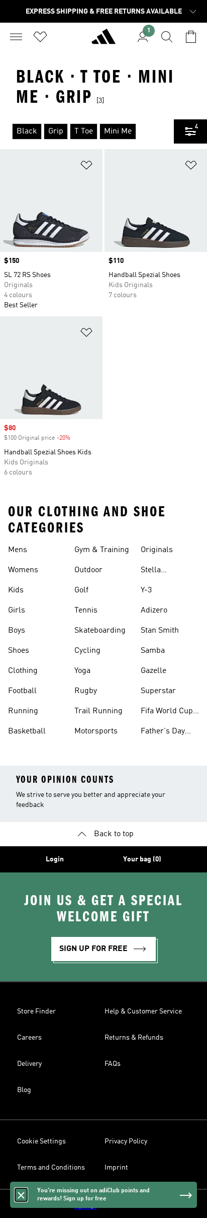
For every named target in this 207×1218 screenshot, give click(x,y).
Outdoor (88, 570)
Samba (153, 651)
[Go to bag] (191, 37)
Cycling (87, 651)
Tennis (85, 610)
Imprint (116, 1167)
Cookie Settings (41, 1141)
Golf (81, 590)
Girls (16, 610)
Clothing (23, 671)
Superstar (158, 691)
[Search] (167, 37)
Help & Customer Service (143, 1011)
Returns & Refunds (134, 1037)
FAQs (113, 1063)
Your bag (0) (142, 859)
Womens (23, 570)
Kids (16, 590)
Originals (157, 550)
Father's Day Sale (163, 732)
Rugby (85, 691)
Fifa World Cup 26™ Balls (167, 712)
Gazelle (153, 671)
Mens (17, 550)
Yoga (82, 671)
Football (22, 691)
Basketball (27, 731)
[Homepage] (103, 41)
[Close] (21, 1194)
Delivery (29, 1063)
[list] (87, 131)
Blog (24, 1090)
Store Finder (36, 1011)
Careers (29, 1037)
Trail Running (98, 711)
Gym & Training (101, 550)
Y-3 (146, 590)
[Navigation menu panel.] (16, 37)
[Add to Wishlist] (86, 167)
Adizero (154, 610)
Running (23, 711)
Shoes (18, 651)
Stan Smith (160, 631)
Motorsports (96, 731)
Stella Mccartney (159, 571)
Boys (16, 631)
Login (55, 859)
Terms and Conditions (51, 1167)
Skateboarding (100, 631)
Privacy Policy (126, 1141)
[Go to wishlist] (40, 37)
